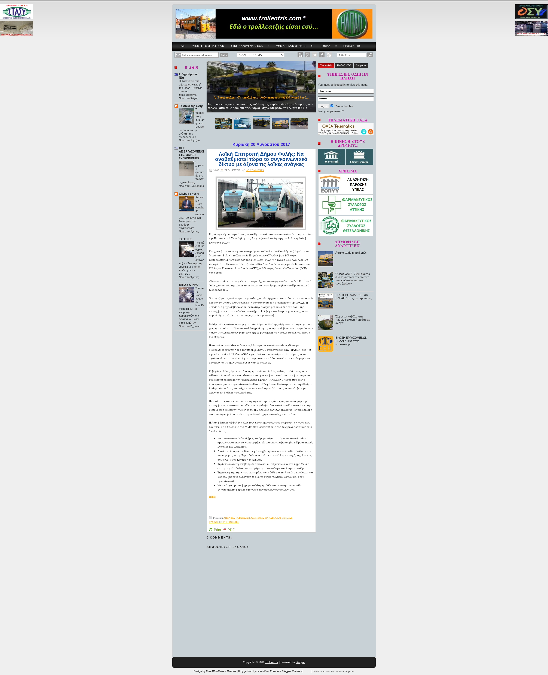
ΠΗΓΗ (212, 496)
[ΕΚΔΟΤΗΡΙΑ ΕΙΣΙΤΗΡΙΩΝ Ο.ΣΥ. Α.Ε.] (531, 29)
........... (307, 671)
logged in (339, 84)
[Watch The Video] (300, 54)
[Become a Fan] (322, 54)
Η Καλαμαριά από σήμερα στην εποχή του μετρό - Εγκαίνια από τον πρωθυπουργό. (190, 88)
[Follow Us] (314, 54)
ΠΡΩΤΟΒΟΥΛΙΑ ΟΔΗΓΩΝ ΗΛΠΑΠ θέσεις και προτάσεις (353, 296)
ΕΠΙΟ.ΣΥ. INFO (188, 284)
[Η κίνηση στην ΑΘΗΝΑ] (332, 163)
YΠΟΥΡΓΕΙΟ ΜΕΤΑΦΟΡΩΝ (208, 46)
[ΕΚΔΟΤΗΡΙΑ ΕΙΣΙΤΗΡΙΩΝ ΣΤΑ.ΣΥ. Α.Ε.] (16, 29)
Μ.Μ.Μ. (283, 517)
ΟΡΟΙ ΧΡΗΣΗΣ (351, 46)
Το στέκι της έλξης (191, 106)
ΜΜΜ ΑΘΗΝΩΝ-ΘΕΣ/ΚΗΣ (294, 46)
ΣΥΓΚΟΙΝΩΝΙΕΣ (230, 522)
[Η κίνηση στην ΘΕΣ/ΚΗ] (359, 163)
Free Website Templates (342, 671)
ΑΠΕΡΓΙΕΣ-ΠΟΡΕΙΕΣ (234, 517)
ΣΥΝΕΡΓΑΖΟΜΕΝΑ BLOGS (250, 46)
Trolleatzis (326, 65)
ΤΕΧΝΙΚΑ (328, 46)
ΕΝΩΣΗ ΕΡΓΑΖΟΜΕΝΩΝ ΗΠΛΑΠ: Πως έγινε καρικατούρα (351, 341)
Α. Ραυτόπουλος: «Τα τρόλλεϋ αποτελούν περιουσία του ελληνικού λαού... (261, 97)
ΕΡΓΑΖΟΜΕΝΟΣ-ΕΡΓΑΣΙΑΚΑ (262, 517)
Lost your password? (331, 111)
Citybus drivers (189, 193)
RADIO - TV (344, 65)
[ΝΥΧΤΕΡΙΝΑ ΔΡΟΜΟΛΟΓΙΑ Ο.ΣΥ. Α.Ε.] (531, 12)
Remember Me (343, 106)
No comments (255, 170)
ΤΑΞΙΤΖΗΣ (185, 239)
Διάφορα (361, 65)
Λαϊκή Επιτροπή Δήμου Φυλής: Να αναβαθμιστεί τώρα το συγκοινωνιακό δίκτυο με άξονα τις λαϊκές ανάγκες (261, 159)
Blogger (300, 662)
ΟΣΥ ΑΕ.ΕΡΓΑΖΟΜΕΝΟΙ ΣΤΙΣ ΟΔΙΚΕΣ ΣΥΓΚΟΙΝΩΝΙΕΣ (191, 153)
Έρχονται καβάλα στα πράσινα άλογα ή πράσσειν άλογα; (352, 320)
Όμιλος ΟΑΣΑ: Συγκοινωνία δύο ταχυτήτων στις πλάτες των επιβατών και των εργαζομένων (352, 278)
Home (181, 46)
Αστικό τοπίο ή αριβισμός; (351, 252)
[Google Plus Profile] (307, 54)
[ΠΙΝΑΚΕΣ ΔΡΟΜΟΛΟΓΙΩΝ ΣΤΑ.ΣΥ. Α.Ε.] (16, 12)
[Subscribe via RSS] (329, 54)
